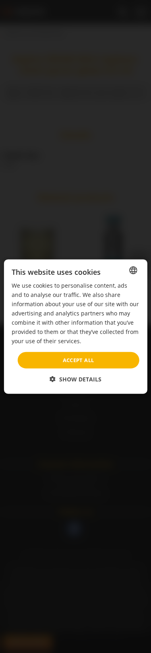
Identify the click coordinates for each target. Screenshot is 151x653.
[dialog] (75, 326)
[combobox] (133, 270)
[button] (75, 379)
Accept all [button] (78, 359)
